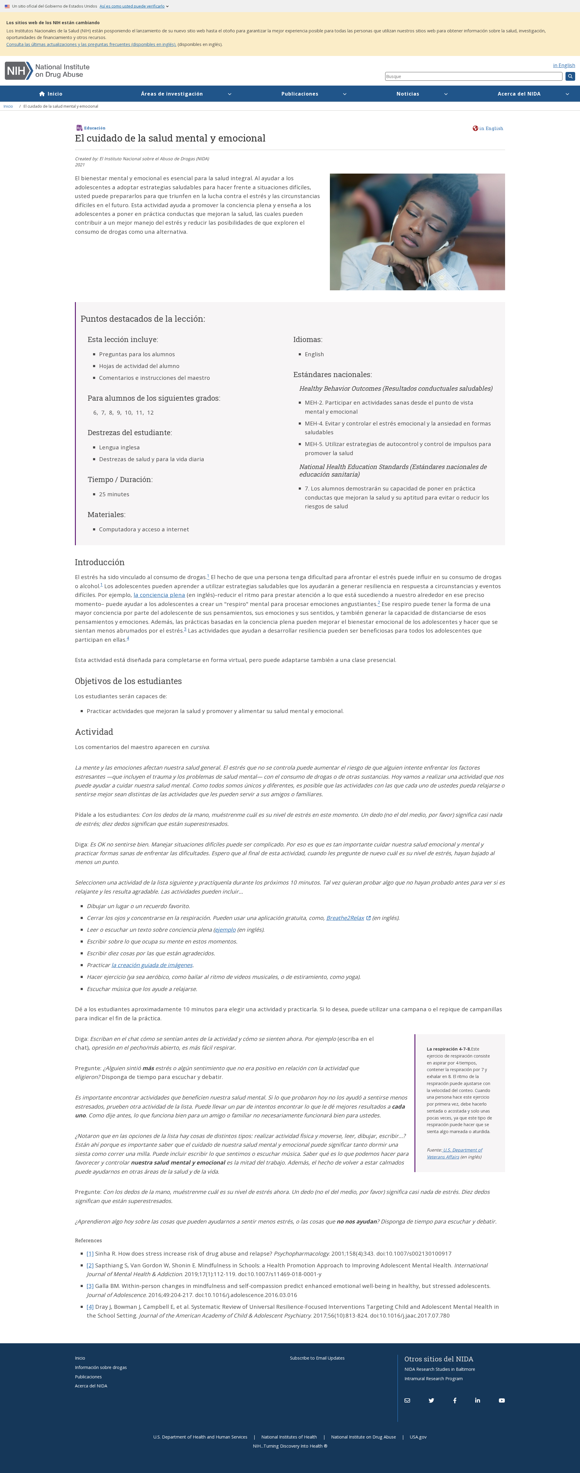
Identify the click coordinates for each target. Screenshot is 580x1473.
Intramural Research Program (433, 1378)
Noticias (408, 93)
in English (564, 65)
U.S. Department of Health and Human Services (200, 1437)
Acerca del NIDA (519, 93)
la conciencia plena (159, 594)
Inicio (55, 93)
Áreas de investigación (172, 93)
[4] (90, 1306)
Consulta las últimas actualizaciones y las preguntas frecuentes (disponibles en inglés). (91, 44)
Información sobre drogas (101, 1367)
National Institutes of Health (289, 1437)
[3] (90, 1285)
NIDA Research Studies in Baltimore (439, 1369)
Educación (94, 127)
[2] (90, 1265)
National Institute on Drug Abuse (363, 1437)
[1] (90, 1253)
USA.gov (418, 1437)
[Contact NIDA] (407, 1400)
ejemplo (225, 929)
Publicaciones (300, 93)
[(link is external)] (431, 1400)
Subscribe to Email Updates (317, 1358)
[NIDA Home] (163, 71)
